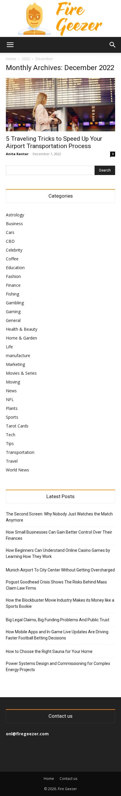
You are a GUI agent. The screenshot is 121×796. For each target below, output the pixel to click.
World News (17, 470)
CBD (10, 241)
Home (11, 58)
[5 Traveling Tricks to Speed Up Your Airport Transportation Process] (60, 104)
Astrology (15, 215)
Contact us (68, 778)
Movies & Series (21, 373)
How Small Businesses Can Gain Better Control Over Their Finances (59, 535)
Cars (10, 232)
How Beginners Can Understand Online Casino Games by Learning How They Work (58, 553)
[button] (10, 45)
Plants (12, 408)
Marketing (15, 364)
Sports (12, 417)
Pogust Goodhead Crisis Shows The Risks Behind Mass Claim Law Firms (56, 585)
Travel (12, 461)
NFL (10, 399)
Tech (10, 434)
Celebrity (14, 250)
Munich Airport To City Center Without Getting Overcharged (60, 570)
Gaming (13, 311)
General (13, 320)
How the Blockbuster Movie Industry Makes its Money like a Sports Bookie (60, 603)
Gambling (15, 302)
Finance (13, 285)
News (11, 390)
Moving (13, 382)
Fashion (13, 276)
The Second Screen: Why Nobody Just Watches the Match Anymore (59, 517)
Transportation (20, 452)
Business (14, 223)
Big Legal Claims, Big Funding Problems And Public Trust (57, 619)
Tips (10, 443)
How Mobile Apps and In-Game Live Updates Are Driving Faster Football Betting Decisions (57, 634)
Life (9, 346)
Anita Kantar (17, 154)
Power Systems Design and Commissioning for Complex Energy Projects (58, 666)
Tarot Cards (17, 426)
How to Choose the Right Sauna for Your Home (49, 651)
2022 (26, 58)
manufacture (18, 355)
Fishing (12, 294)
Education (15, 267)
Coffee (12, 259)
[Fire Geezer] (60, 18)
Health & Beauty (21, 329)
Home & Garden (21, 338)
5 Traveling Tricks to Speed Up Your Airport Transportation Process (54, 142)
